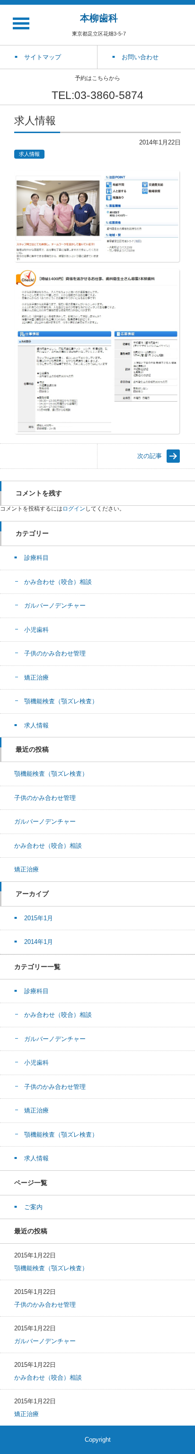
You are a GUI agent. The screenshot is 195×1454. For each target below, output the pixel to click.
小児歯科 (36, 629)
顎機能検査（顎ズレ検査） (61, 701)
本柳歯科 (99, 18)
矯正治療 (36, 677)
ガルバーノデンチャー (55, 605)
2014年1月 (38, 941)
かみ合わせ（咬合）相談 (58, 581)
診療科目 (36, 557)
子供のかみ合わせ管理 (55, 653)
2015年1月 (38, 918)
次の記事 (149, 455)
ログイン (73, 508)
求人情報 (29, 154)
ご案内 (33, 1207)
